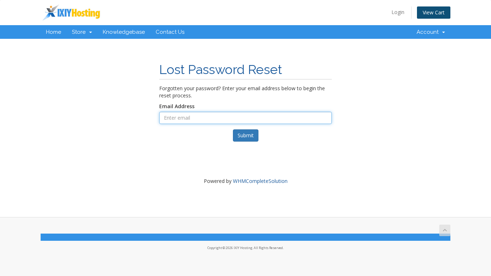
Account (429, 32)
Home (53, 32)
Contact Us (170, 32)
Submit (246, 135)
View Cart (434, 12)
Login (397, 12)
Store (80, 32)
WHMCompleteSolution (260, 181)
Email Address (176, 106)
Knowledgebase (124, 32)
